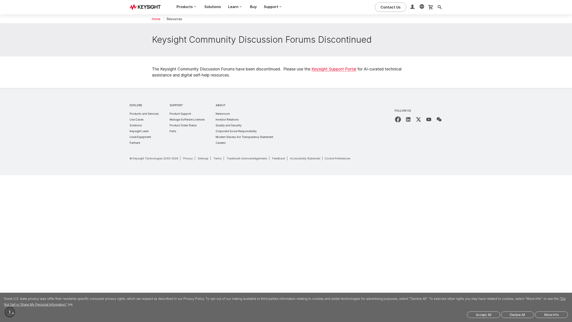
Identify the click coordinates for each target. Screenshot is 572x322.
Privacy (188, 158)
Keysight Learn (139, 131)
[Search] (439, 7)
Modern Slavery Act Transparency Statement (244, 137)
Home (156, 19)
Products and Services (144, 113)
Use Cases (137, 119)
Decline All (517, 315)
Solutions (212, 6)
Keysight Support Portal (333, 69)
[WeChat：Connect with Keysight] (439, 119)
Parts (173, 131)
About (221, 105)
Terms (217, 158)
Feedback (278, 158)
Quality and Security (229, 125)
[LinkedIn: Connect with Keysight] (408, 119)
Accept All (483, 315)
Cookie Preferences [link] (337, 158)
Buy (253, 6)
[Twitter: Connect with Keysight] (418, 119)
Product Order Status (183, 125)
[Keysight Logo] (147, 7)
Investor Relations (227, 119)
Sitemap (203, 158)
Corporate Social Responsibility (236, 131)
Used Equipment (140, 137)
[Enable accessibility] (9, 312)
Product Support (180, 113)
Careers (221, 142)
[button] (413, 7)
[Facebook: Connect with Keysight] (398, 119)
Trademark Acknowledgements (247, 158)
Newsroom (223, 113)
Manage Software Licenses (187, 119)
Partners (135, 142)
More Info (551, 315)
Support (176, 105)
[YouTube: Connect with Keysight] (428, 119)
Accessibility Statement (305, 158)
